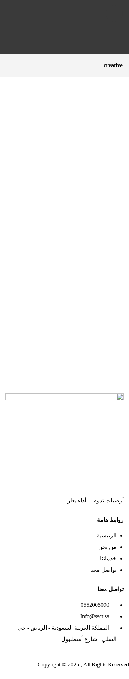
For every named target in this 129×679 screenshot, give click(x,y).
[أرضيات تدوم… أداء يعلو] (65, 28)
